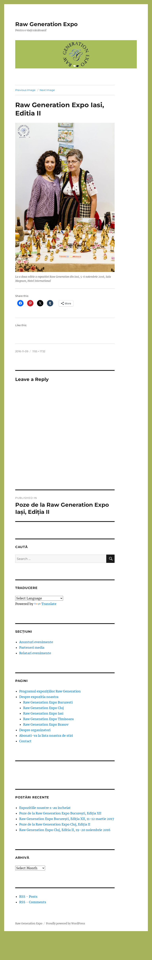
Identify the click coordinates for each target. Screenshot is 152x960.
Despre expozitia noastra (38, 697)
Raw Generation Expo (46, 24)
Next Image (47, 90)
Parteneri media (31, 647)
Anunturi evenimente (36, 642)
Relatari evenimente (35, 653)
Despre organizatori (34, 730)
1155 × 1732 (38, 351)
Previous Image (25, 90)
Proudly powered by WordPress (65, 923)
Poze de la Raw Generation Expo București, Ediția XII (60, 813)
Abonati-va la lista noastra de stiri (46, 736)
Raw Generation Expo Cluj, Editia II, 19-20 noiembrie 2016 (64, 830)
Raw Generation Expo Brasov (45, 724)
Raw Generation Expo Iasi (43, 713)
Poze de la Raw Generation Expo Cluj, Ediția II (54, 824)
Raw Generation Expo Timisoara (48, 719)
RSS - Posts (28, 896)
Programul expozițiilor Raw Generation (50, 691)
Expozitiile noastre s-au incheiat (45, 808)
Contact (25, 741)
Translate (48, 604)
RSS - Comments (32, 902)
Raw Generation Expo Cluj (43, 708)
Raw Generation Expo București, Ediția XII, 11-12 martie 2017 (66, 819)
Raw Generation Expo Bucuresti (48, 702)
